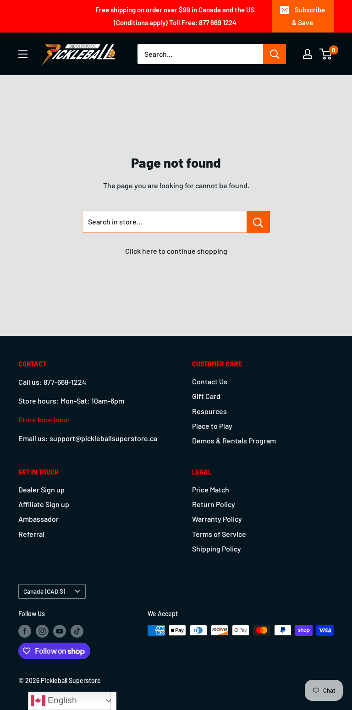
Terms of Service (219, 534)
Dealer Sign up (41, 489)
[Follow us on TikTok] (77, 631)
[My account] (307, 54)
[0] (326, 54)
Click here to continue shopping (176, 250)
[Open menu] (23, 54)
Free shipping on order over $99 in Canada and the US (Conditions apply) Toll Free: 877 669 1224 (175, 16)
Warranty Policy (217, 518)
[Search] (274, 54)
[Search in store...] (258, 222)
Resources (209, 411)
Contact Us (209, 381)
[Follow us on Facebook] (24, 631)
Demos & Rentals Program (234, 440)
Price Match (210, 489)
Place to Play (212, 425)
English (61, 700)
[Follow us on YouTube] (59, 631)
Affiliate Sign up (43, 504)
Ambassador (38, 518)
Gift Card (206, 396)
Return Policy (213, 504)
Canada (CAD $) (44, 591)
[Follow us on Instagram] (42, 631)
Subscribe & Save (308, 16)
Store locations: (44, 419)
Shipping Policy (216, 548)
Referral (31, 534)
